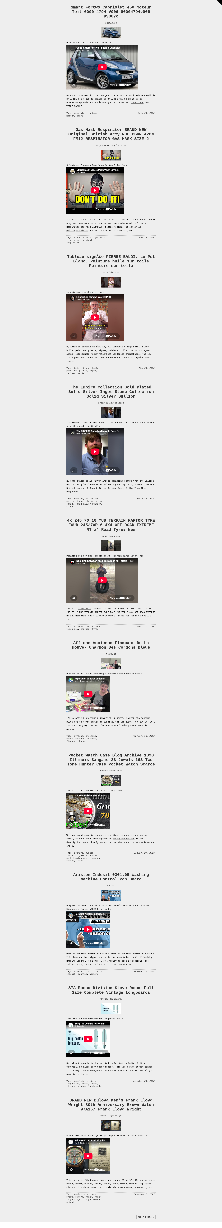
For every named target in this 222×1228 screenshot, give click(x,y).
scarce (70, 861)
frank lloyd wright (111, 1116)
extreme (78, 626)
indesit (70, 974)
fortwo (92, 113)
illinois (71, 855)
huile (95, 368)
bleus (69, 739)
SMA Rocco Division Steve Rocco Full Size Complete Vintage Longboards (111, 990)
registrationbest (101, 354)
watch (80, 861)
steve (94, 1084)
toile (81, 373)
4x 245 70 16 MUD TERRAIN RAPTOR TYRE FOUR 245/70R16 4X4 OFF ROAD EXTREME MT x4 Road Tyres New (111, 525)
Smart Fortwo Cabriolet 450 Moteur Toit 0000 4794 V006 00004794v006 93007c (111, 12)
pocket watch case (111, 771)
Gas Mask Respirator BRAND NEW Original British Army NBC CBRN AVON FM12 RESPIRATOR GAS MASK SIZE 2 (111, 134)
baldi (77, 368)
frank (89, 1197)
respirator (72, 243)
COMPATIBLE (137, 102)
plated (89, 501)
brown (69, 1197)
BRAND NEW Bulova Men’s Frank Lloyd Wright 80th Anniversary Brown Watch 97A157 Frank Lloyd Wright (111, 1105)
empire (70, 501)
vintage (70, 1086)
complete (79, 1081)
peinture (111, 272)
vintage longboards (111, 999)
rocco (85, 1084)
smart (80, 116)
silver (100, 501)
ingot (80, 501)
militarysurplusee (77, 230)
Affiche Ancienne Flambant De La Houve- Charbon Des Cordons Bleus (111, 645)
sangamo (95, 858)
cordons (91, 739)
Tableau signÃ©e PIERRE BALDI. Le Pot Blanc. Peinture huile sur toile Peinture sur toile (111, 261)
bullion (78, 499)
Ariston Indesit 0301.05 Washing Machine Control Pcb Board (111, 877)
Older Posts (145, 1217)
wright (70, 1202)
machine (82, 974)
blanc (86, 368)
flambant (111, 654)
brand (77, 237)
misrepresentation (124, 839)
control (111, 886)
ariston (78, 971)
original (87, 240)
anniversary (147, 1180)
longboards (72, 1084)
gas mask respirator (111, 145)
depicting (127, 484)
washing (94, 974)
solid (69, 504)
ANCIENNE (91, 718)
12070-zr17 (84, 608)
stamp (69, 507)
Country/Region (91, 1070)
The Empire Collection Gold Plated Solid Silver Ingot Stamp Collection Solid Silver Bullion (111, 392)
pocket (93, 855)
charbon (79, 739)
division (92, 1081)
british (87, 237)
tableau (70, 373)
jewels (83, 855)
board (89, 971)
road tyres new (111, 536)
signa (93, 371)
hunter (89, 853)
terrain (85, 629)
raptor (89, 626)
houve (82, 741)
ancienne (91, 736)
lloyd (87, 1200)
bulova (79, 1197)
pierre (83, 371)
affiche (78, 736)
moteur (70, 116)
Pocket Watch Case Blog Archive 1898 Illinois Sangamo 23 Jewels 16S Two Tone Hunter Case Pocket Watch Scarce (111, 760)
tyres (95, 629)
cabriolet (111, 23)
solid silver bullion (111, 403)
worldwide (104, 957)
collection (92, 499)
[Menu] (219, 2)
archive (78, 853)
